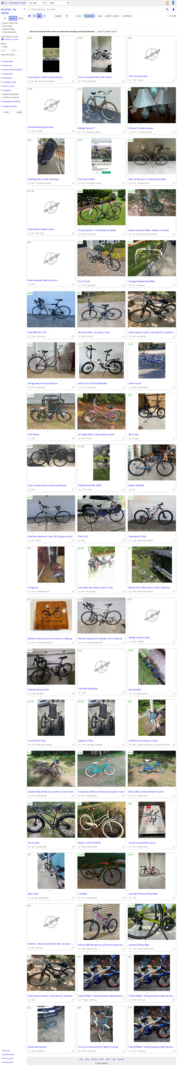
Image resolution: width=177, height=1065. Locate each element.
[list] (29, 16)
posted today (8, 29)
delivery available (10, 94)
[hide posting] (72, 81)
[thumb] (34, 16)
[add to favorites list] (29, 81)
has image (7, 26)
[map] (44, 16)
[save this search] (173, 9)
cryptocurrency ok (11, 97)
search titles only (10, 23)
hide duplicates (10, 32)
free (5, 46)
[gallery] (39, 16)
